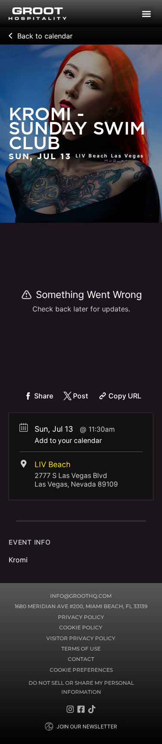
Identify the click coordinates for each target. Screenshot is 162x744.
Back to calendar (45, 36)
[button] (146, 13)
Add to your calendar (68, 440)
